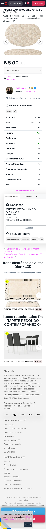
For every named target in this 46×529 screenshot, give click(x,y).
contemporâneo (13, 239)
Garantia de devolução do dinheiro (18, 488)
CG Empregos (9, 452)
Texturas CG (9, 436)
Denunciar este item (24, 191)
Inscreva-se (38, 3)
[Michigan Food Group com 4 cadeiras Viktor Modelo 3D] (23, 345)
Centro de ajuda (10, 465)
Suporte (7, 461)
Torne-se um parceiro (12, 444)
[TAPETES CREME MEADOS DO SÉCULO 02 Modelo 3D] (23, 293)
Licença (7, 473)
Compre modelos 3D (15, 420)
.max (9, 111)
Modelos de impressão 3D (15, 428)
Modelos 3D (9, 424)
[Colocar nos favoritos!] (39, 304)
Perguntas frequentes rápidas (16, 469)
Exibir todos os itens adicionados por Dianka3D (23, 273)
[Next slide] (39, 41)
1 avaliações (30, 92)
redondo (25, 239)
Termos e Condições (12, 484)
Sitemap (41, 506)
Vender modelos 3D (12, 440)
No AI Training (13, 79)
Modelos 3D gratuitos (13, 432)
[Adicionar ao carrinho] (34, 304)
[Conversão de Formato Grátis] (15, 111)
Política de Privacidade (13, 480)
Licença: (10, 77)
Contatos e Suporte (14, 457)
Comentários (27, 196)
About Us (9, 371)
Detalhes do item (11, 196)
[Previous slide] (6, 41)
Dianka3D (21, 88)
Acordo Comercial (11, 477)
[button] (39, 295)
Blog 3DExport (10, 448)
